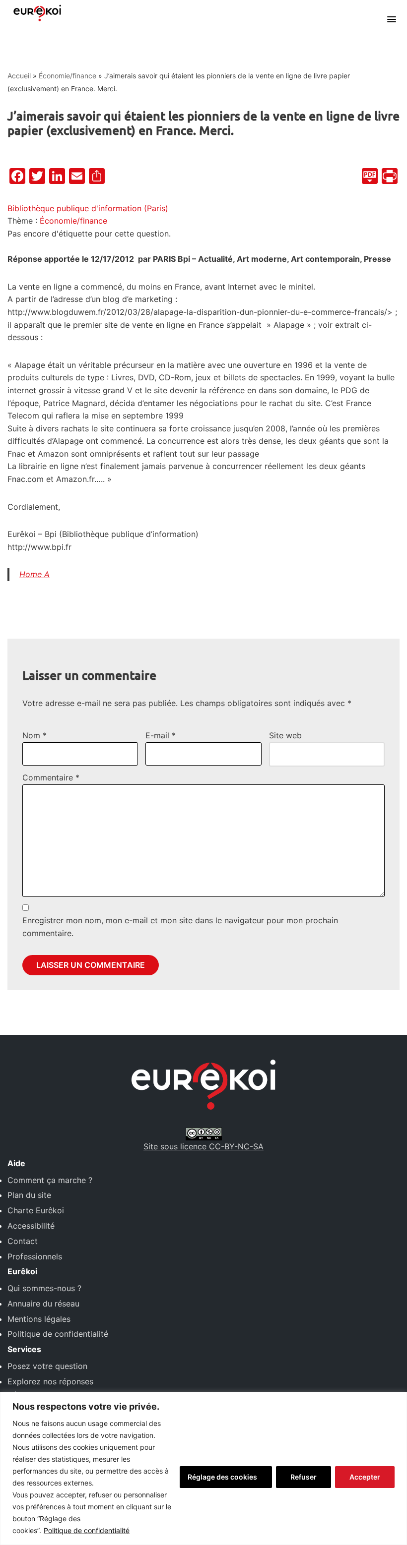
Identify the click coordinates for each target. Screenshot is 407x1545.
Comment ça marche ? (49, 1180)
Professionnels (34, 1256)
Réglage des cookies (222, 1477)
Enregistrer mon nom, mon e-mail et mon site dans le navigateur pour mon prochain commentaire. (180, 926)
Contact (22, 1241)
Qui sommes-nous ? (44, 1288)
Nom (34, 735)
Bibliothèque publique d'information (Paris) (87, 208)
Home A (34, 574)
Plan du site (29, 1195)
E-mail (160, 735)
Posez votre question (47, 1366)
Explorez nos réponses (50, 1381)
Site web (285, 735)
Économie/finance (67, 75)
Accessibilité (31, 1226)
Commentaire (50, 777)
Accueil (19, 75)
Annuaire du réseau (43, 1303)
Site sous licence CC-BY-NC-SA (203, 1146)
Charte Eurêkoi (35, 1210)
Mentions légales (38, 1319)
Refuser (303, 1477)
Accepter (364, 1477)
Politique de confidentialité (87, 1530)
